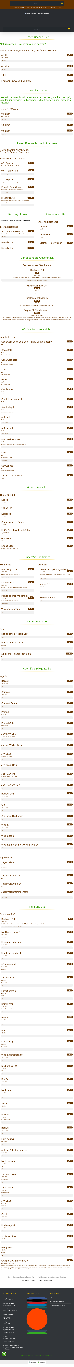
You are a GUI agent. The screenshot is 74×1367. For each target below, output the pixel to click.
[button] (37, 1298)
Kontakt (53, 1298)
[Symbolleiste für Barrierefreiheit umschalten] (4, 1354)
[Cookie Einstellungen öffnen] (4, 1364)
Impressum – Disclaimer (58, 1305)
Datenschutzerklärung (57, 1301)
